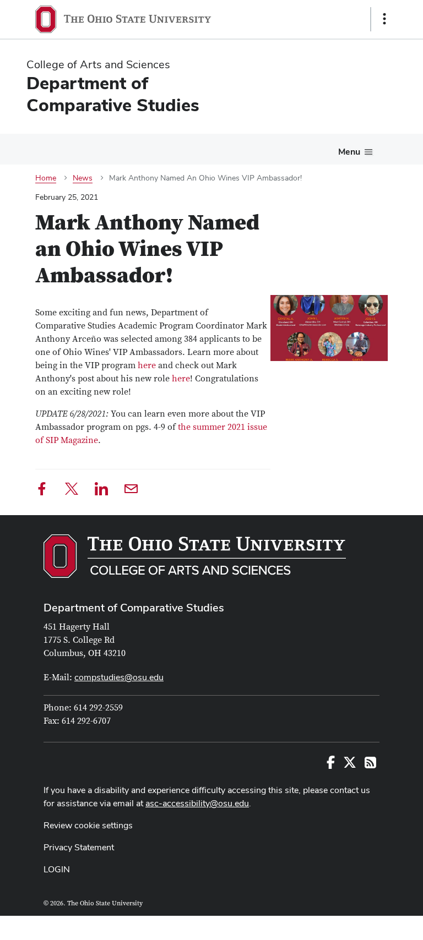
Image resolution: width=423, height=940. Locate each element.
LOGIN (57, 869)
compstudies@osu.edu (119, 677)
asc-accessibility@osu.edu (197, 803)
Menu (349, 151)
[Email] (131, 490)
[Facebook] (41, 490)
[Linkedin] (101, 490)
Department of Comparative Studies (134, 607)
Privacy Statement (79, 847)
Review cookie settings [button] (88, 825)
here (147, 365)
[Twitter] (71, 490)
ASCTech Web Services (345, 925)
